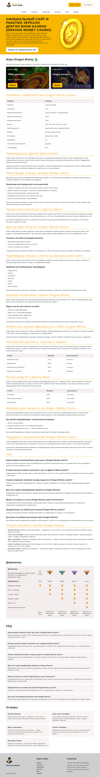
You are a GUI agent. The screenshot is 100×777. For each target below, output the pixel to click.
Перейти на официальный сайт (22, 50)
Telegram (76, 12)
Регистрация (88, 5)
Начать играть (74, 5)
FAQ (67, 12)
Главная (23, 12)
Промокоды (46, 12)
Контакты (58, 12)
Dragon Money (13, 765)
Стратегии (34, 12)
